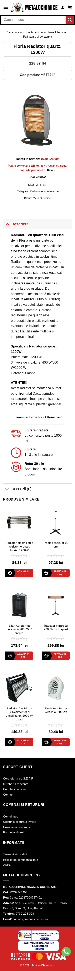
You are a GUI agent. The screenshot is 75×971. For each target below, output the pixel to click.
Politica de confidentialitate (20, 859)
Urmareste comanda (16, 827)
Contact (8, 794)
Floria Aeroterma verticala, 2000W (56, 710)
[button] (5, 7)
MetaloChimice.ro (43, 965)
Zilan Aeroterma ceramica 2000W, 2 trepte (19, 629)
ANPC (7, 865)
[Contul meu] (63, 7)
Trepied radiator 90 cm (55, 544)
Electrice (31, 32)
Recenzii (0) (21, 489)
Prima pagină (14, 32)
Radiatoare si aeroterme (37, 36)
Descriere (20, 224)
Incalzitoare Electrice (53, 32)
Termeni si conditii (15, 854)
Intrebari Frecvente (15, 784)
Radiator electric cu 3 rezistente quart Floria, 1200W (19, 546)
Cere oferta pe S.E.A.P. (18, 778)
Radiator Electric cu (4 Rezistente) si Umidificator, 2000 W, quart (19, 714)
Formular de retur (14, 832)
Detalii (51, 170)
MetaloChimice (42, 198)
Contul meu (10, 816)
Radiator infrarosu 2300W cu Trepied (56, 627)
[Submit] (70, 20)
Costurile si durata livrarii (19, 821)
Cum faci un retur (14, 789)
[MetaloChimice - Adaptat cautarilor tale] (34, 7)
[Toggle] (7, 223)
